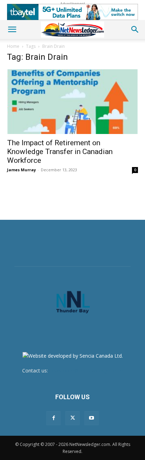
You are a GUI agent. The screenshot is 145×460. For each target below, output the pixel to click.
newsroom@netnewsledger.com (86, 370)
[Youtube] (91, 418)
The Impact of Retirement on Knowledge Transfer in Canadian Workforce (60, 152)
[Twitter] (72, 418)
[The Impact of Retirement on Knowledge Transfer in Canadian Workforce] (72, 101)
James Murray (21, 169)
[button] (12, 29)
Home (13, 46)
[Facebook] (53, 418)
